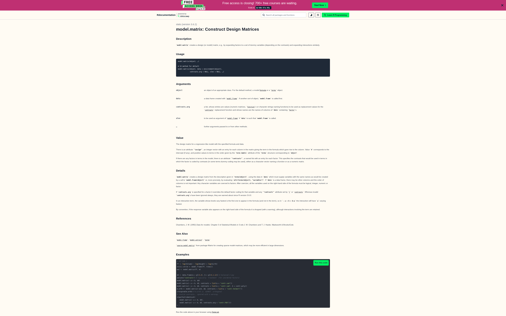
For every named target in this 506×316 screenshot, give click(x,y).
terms (273, 90)
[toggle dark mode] (311, 15)
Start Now (319, 5)
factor (292, 110)
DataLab (215, 312)
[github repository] (318, 15)
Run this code (321, 263)
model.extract (196, 240)
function (251, 107)
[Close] (502, 5)
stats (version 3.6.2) (186, 24)
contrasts (209, 110)
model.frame (232, 99)
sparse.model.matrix (185, 245)
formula (263, 90)
